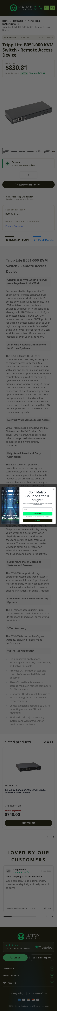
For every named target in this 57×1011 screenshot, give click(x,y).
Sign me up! (37, 513)
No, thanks (37, 520)
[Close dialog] (54, 489)
